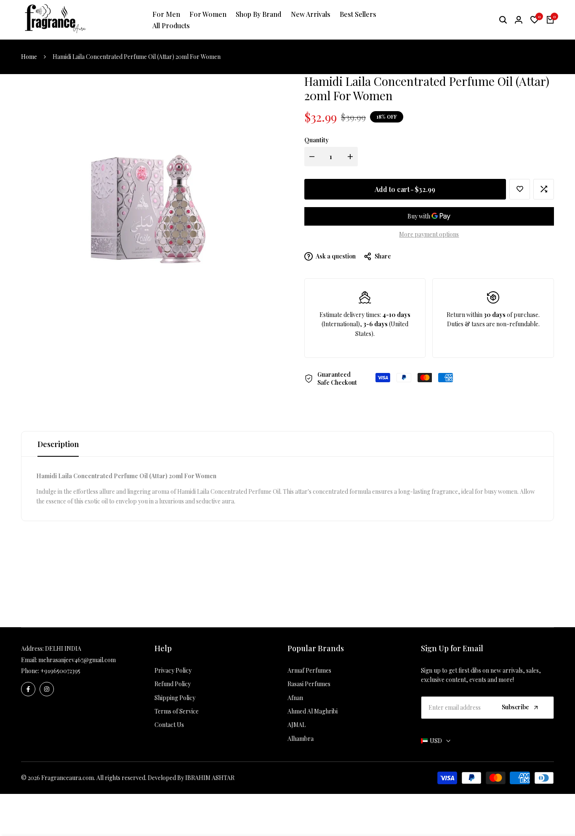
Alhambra (301, 739)
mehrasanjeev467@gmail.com (77, 660)
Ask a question (335, 256)
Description (58, 444)
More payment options (429, 234)
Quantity (316, 140)
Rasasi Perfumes (309, 684)
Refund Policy (172, 684)
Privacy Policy (173, 670)
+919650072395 (60, 671)
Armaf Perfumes (309, 670)
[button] (519, 189)
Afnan (295, 698)
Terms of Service (176, 711)
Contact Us (169, 725)
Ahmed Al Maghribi (313, 711)
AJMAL (297, 725)
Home (29, 57)
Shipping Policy (174, 698)
